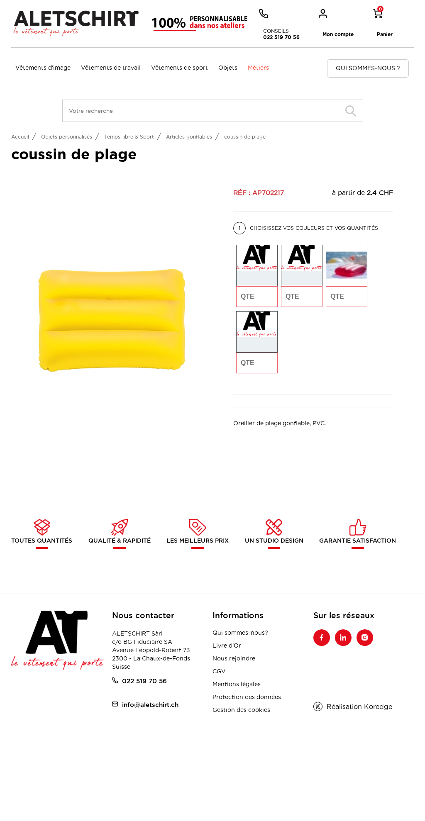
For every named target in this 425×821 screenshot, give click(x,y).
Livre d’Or (226, 645)
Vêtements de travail (111, 67)
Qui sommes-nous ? (368, 68)
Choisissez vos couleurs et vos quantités (308, 228)
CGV (219, 671)
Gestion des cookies (241, 709)
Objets (227, 67)
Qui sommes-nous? (240, 632)
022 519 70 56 (144, 681)
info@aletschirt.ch (150, 705)
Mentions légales (236, 684)
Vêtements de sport (179, 67)
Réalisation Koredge (359, 707)
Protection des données (246, 697)
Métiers (258, 67)
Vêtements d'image (43, 67)
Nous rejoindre (233, 658)
